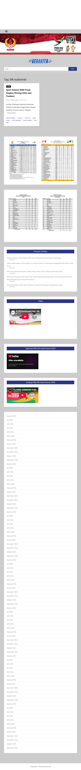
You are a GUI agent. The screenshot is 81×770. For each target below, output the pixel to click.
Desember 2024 (12, 496)
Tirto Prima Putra (12, 100)
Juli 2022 (10, 612)
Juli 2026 (10, 420)
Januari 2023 (11, 588)
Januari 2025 (11, 492)
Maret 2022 (10, 628)
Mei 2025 (10, 476)
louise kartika (27, 120)
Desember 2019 (12, 736)
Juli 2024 (10, 516)
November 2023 (12, 548)
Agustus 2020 (11, 704)
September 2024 (12, 508)
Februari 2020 (11, 728)
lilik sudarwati (17, 120)
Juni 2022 (10, 616)
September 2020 (12, 700)
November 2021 (12, 644)
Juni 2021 (10, 664)
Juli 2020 (10, 708)
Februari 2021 (11, 680)
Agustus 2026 (11, 416)
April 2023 (10, 576)
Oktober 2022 (11, 600)
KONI (8, 86)
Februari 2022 (11, 632)
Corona (20, 118)
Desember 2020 (12, 688)
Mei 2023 (10, 572)
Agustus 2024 (11, 512)
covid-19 (27, 118)
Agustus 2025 (11, 464)
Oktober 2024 (11, 504)
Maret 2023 (10, 580)
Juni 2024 (10, 520)
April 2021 (10, 672)
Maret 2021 (10, 676)
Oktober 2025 (11, 456)
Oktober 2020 (11, 696)
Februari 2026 (11, 440)
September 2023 (12, 556)
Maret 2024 (10, 532)
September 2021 (12, 652)
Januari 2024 (11, 540)
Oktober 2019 (11, 744)
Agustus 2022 (11, 608)
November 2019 (12, 740)
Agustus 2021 (11, 656)
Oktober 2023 (11, 552)
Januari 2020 (11, 732)
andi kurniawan (10, 118)
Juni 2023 (10, 568)
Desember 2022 (12, 592)
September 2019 (12, 748)
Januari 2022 (11, 636)
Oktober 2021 (11, 648)
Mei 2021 (10, 668)
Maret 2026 (10, 436)
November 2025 (12, 452)
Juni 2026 (10, 424)
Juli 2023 (10, 564)
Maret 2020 (10, 724)
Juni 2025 (10, 472)
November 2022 (12, 596)
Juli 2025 (10, 468)
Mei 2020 (10, 716)
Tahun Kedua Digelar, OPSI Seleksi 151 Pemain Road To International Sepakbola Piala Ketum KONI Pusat (40, 264)
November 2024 (12, 500)
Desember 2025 (12, 448)
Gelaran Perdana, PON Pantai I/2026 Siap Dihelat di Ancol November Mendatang (34, 258)
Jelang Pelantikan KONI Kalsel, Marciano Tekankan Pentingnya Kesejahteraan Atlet (34, 285)
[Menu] (6, 31)
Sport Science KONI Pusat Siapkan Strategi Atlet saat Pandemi (19, 93)
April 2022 (10, 624)
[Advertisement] (40, 14)
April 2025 (10, 480)
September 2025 (12, 460)
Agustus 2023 (11, 560)
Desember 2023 (12, 544)
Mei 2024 (10, 524)
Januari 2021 (11, 684)
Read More (11, 113)
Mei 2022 (10, 620)
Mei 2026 (10, 428)
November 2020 (12, 692)
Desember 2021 (12, 640)
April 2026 (10, 432)
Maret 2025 (10, 484)
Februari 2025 (11, 488)
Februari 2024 (11, 536)
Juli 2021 (10, 660)
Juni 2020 (10, 712)
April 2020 (10, 720)
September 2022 (12, 604)
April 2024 (10, 528)
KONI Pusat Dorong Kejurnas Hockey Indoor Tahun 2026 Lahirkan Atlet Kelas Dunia (35, 271)
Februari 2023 (11, 584)
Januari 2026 (11, 444)
